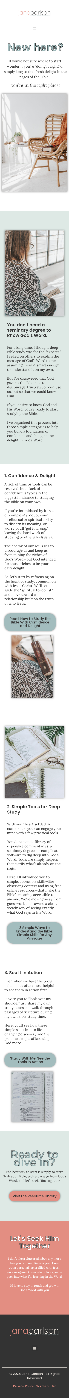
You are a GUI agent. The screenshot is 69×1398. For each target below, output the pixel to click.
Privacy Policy (23, 1386)
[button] (35, 28)
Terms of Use (46, 1386)
